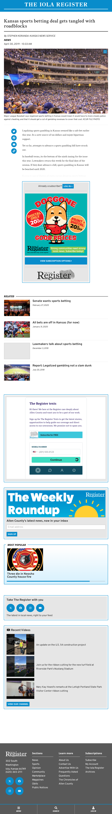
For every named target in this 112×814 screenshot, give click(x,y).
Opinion (36, 768)
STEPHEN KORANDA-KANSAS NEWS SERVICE (31, 36)
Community (38, 772)
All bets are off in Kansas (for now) (56, 322)
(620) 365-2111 (14, 772)
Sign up (12, 534)
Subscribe (90, 760)
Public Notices (40, 787)
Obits (35, 783)
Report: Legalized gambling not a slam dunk (62, 366)
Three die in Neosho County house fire (20, 575)
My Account (91, 764)
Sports (35, 764)
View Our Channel (18, 704)
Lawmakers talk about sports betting (57, 344)
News (7, 40)
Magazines (37, 779)
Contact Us (65, 764)
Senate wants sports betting (52, 301)
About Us (64, 760)
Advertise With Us (68, 768)
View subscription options (55, 260)
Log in (67, 186)
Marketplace (38, 775)
